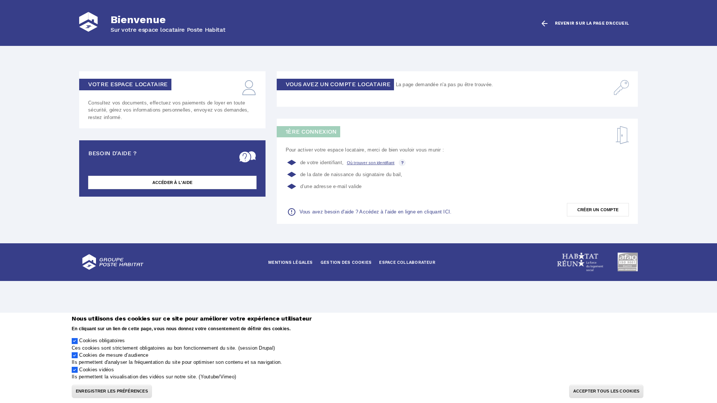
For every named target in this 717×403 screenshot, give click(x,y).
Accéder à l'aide (172, 182)
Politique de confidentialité (322, 328)
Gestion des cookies (346, 262)
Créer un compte (597, 209)
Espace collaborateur (407, 262)
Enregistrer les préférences (112, 391)
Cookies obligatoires (102, 340)
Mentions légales (290, 262)
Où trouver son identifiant (371, 162)
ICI (446, 212)
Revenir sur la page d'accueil (592, 23)
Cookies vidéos (96, 369)
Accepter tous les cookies (606, 391)
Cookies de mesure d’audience (113, 355)
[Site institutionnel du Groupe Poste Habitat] (112, 262)
